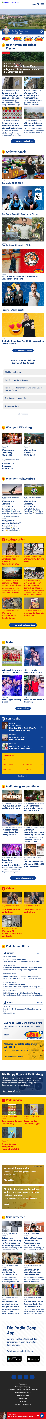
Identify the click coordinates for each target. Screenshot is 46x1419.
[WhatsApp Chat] (41, 31)
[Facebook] (13, 1377)
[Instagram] (20, 1377)
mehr (40, 953)
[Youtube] (26, 1377)
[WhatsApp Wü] (32, 1377)
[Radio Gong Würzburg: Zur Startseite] (10, 4)
